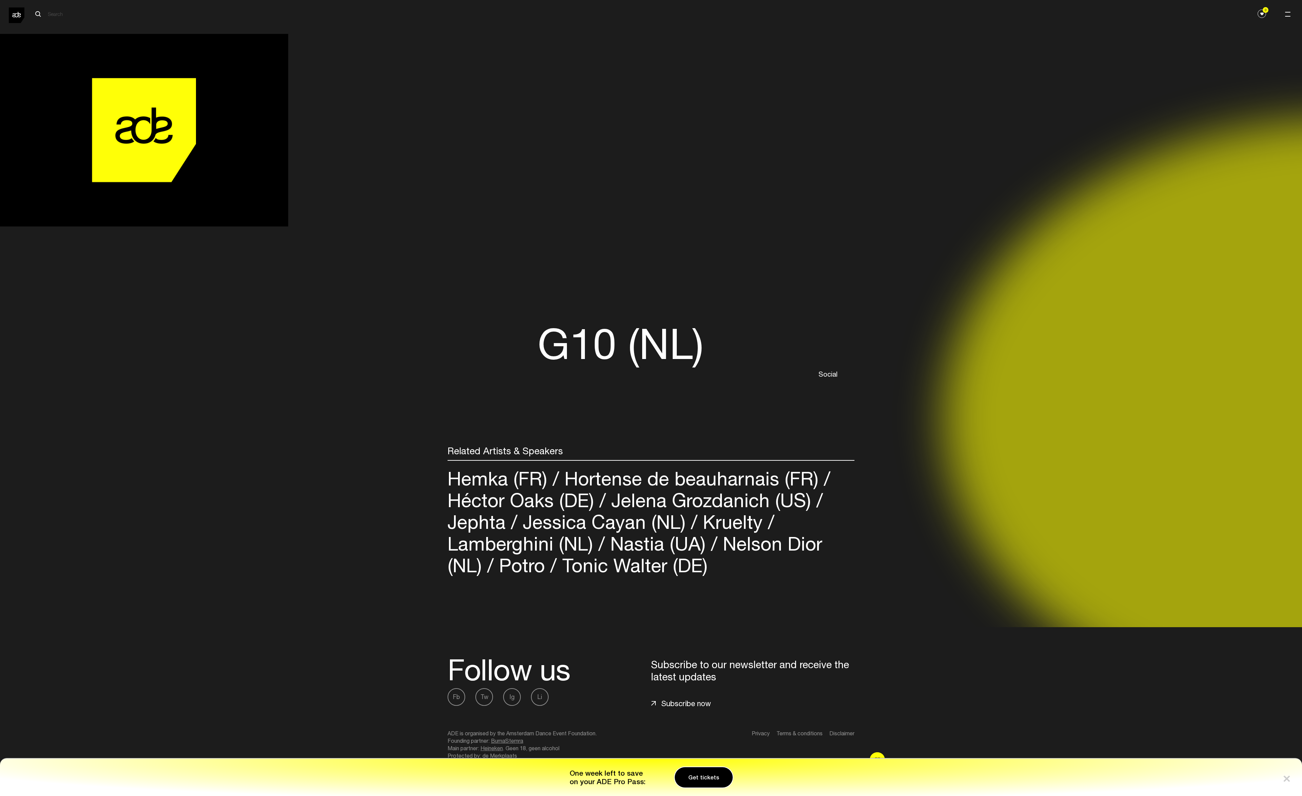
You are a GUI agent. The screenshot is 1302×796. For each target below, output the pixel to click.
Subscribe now (686, 703)
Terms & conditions (799, 733)
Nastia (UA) (658, 544)
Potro (522, 565)
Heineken (491, 748)
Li (539, 696)
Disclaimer (841, 733)
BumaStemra (507, 741)
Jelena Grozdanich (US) (711, 500)
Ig (512, 696)
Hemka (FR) (500, 478)
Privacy (761, 733)
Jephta (479, 522)
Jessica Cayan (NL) (604, 522)
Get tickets (703, 777)
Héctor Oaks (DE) (523, 500)
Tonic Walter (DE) (632, 565)
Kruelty (732, 522)
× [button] (1287, 777)
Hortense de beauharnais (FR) (691, 478)
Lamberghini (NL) (523, 544)
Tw (484, 696)
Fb (456, 696)
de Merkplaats (499, 756)
